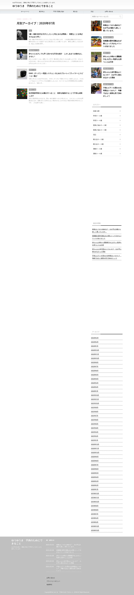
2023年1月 (94, 346)
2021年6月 (94, 420)
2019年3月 (94, 518)
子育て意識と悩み (58, 11)
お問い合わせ (109, 11)
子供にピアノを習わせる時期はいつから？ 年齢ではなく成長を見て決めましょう (106, 257)
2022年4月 (94, 379)
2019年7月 (94, 514)
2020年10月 (95, 452)
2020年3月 (95, 481)
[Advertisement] (106, 188)
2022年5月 (94, 375)
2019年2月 (94, 522)
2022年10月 (95, 358)
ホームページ (25, 11)
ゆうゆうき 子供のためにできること (33, 6)
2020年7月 (94, 465)
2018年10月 (95, 530)
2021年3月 (94, 432)
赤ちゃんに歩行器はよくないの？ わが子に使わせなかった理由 (112, 75)
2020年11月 (95, 448)
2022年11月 (95, 354)
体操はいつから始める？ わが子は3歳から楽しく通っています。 (113, 28)
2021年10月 (95, 403)
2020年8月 (95, 461)
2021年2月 (94, 436)
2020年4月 (95, 477)
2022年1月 (94, 391)
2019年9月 (94, 506)
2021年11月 (95, 399)
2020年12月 (95, 444)
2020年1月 (94, 489)
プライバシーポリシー (53, 581)
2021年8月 (94, 411)
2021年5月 (94, 424)
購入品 (75, 11)
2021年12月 (95, 395)
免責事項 (49, 584)
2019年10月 (95, 501)
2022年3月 (94, 383)
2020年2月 (94, 485)
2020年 (25, 19)
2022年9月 (94, 362)
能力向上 (42, 11)
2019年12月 (95, 493)
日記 (92, 11)
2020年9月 (95, 456)
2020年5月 (95, 473)
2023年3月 (95, 338)
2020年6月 (95, 469)
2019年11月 (95, 497)
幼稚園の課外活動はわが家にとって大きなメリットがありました (112, 43)
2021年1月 (94, 440)
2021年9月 (94, 407)
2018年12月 (95, 526)
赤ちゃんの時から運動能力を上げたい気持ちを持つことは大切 (112, 59)
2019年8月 (94, 510)
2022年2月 (94, 387)
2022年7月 (94, 366)
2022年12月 (95, 350)
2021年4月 (94, 428)
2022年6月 (94, 370)
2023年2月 (94, 342)
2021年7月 (94, 415)
